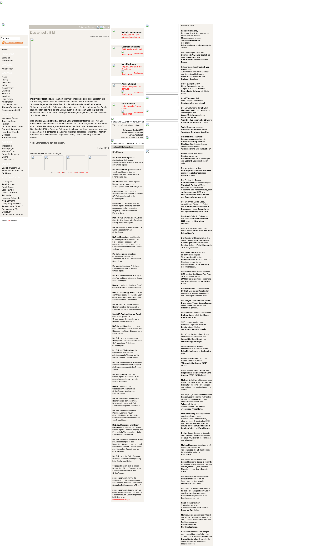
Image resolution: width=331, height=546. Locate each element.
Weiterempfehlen (10, 118)
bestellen (6, 58)
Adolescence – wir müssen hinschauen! (131, 36)
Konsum (6, 93)
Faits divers (7, 99)
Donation (6, 135)
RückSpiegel (8, 148)
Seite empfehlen (86, 27)
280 (82, 172)
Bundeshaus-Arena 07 (12, 170)
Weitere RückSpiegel (121, 500)
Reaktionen (138, 53)
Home (5, 49)
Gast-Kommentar (10, 104)
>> (87, 172)
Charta (5, 157)
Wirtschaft (6, 82)
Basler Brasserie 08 (11, 168)
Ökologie (6, 91)
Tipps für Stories (9, 121)
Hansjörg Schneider (11, 198)
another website (9, 220)
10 (75, 172)
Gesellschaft (7, 88)
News (4, 77)
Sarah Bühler (8, 187)
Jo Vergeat (7, 181)
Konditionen (7, 69)
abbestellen (7, 60)
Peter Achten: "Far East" (13, 214)
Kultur (4, 85)
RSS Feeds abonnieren (14, 43)
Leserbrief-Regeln (10, 132)
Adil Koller (7, 195)
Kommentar (7, 102)
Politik (5, 80)
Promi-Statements (10, 154)
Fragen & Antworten (11, 129)
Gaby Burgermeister (11, 203)
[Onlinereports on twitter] (104, 26)
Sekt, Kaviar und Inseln (132, 49)
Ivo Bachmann (8, 201)
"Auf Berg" (6, 173)
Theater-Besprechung (12, 107)
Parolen (5, 124)
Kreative (6, 96)
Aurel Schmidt (8, 184)
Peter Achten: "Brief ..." (12, 206)
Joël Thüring (8, 190)
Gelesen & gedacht (11, 110)
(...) (78, 172)
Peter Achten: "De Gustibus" (10, 210)
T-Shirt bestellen (9, 137)
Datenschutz (8, 159)
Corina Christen (9, 192)
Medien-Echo (8, 151)
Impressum (7, 146)
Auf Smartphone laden (12, 126)
